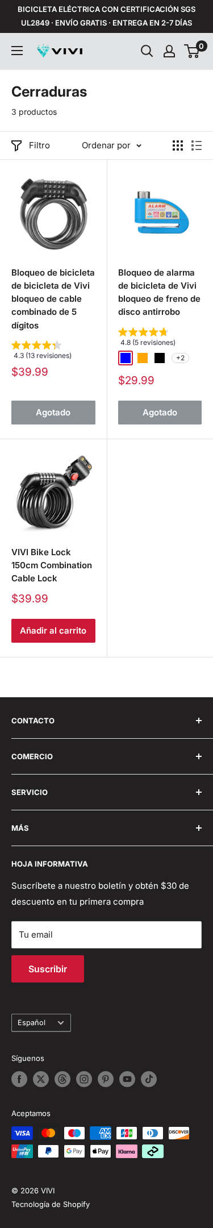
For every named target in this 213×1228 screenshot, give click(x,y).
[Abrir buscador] (147, 51)
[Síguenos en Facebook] (19, 1079)
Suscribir (47, 969)
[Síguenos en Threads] (62, 1079)
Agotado (53, 412)
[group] (53, 352)
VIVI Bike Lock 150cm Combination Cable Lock (51, 565)
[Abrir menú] (17, 50)
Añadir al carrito (53, 630)
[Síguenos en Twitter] (41, 1079)
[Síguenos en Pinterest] (106, 1079)
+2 (180, 357)
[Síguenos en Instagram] (84, 1079)
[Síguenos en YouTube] (127, 1079)
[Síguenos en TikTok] (149, 1079)
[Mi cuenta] (169, 51)
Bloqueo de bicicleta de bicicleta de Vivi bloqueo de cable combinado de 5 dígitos (53, 299)
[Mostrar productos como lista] (196, 145)
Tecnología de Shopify (50, 1204)
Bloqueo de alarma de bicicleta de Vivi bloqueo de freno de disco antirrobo (159, 292)
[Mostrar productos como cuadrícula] (178, 145)
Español (31, 1022)
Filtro (39, 145)
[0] (192, 51)
